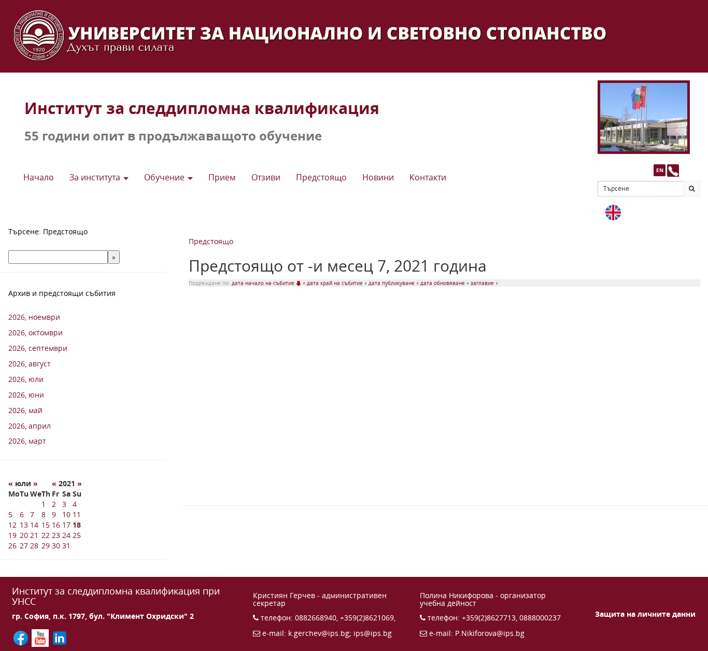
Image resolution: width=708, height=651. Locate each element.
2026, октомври (35, 332)
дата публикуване (392, 283)
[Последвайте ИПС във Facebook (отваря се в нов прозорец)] (22, 637)
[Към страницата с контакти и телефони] (673, 170)
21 (34, 535)
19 (12, 535)
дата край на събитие (335, 283)
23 (56, 535)
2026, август (29, 364)
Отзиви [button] (265, 177)
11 (77, 514)
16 (56, 525)
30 (56, 545)
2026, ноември (34, 317)
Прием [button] (222, 177)
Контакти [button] (427, 177)
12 (12, 525)
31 (66, 545)
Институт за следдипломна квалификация (201, 108)
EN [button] (659, 170)
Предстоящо (211, 241)
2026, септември (37, 348)
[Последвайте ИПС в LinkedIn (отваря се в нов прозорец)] (59, 637)
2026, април (29, 426)
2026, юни (26, 395)
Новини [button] (378, 177)
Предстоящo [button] (321, 177)
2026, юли (26, 379)
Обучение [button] (165, 177)
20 (24, 535)
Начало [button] (38, 177)
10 (66, 514)
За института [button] (95, 177)
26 (12, 545)
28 (34, 545)
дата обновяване (443, 283)
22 (45, 535)
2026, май (25, 410)
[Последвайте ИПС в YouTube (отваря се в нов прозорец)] (41, 637)
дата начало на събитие (264, 283)
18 (77, 525)
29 (45, 545)
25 (77, 535)
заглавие (483, 283)
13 (24, 525)
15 (45, 525)
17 (66, 525)
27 (24, 545)
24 (66, 535)
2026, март (27, 441)
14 (34, 525)
